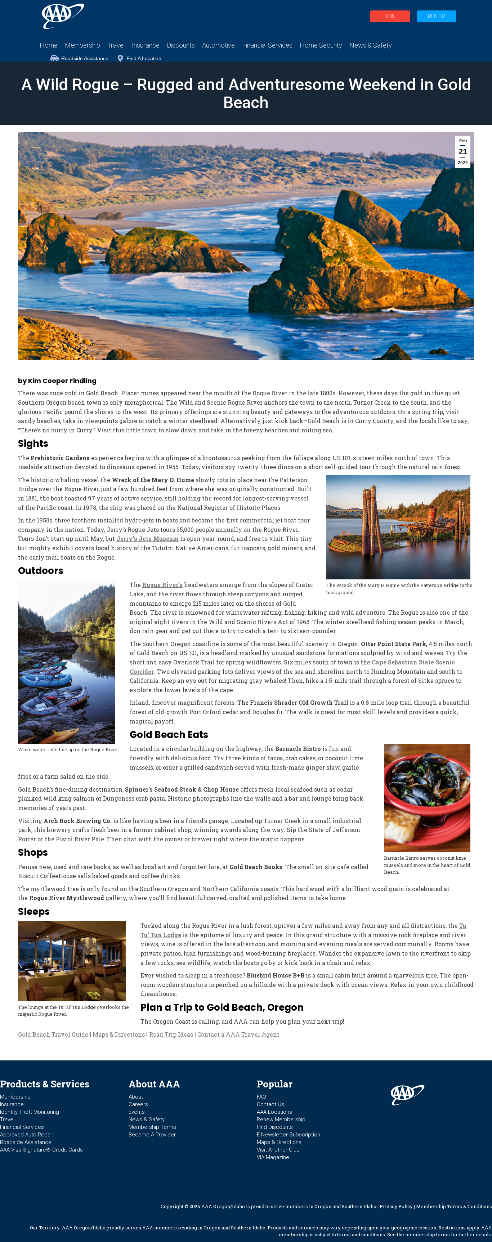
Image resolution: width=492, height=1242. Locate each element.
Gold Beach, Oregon (255, 1007)
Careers (138, 1104)
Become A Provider (152, 1134)
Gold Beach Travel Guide (53, 1034)
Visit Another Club (278, 1150)
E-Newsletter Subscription (288, 1134)
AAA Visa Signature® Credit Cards (41, 1150)
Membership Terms (152, 1127)
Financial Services (22, 1127)
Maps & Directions (119, 1034)
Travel (7, 1119)
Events (137, 1112)
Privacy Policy (396, 1206)
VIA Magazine (273, 1157)
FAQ (261, 1097)
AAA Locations (274, 1112)
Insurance (12, 1104)
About (136, 1097)
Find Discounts (275, 1127)
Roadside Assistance (84, 58)
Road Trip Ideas (171, 1034)
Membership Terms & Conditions (454, 1206)
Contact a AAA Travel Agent (238, 1034)
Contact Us (270, 1104)
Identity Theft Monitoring (29, 1112)
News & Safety (147, 1119)
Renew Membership (281, 1119)
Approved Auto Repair (26, 1134)
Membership (15, 1097)
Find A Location (143, 58)
